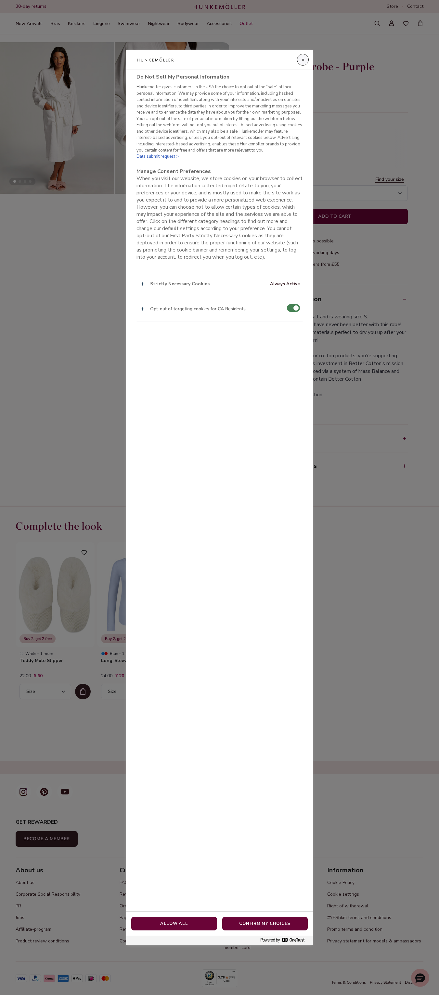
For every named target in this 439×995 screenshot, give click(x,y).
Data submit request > (157, 156)
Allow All (174, 924)
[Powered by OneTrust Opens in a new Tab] (285, 940)
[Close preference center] (303, 60)
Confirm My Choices (265, 924)
